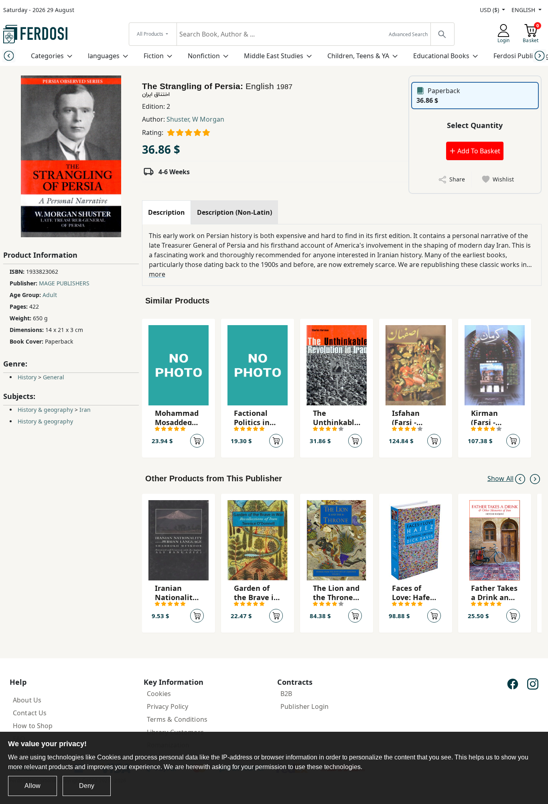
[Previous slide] (8, 55)
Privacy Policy (168, 706)
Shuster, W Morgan (195, 119)
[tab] (166, 212)
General (53, 377)
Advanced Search (408, 34)
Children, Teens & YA (358, 55)
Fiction (154, 55)
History (27, 377)
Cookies (159, 693)
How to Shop (33, 725)
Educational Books (441, 55)
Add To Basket (478, 151)
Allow (32, 785)
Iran (85, 409)
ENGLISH (524, 10)
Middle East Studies (273, 55)
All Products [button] (150, 34)
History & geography (45, 409)
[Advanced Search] (442, 34)
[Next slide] (539, 55)
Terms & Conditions (177, 719)
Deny (86, 785)
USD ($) (490, 10)
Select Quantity (475, 125)
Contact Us (30, 712)
